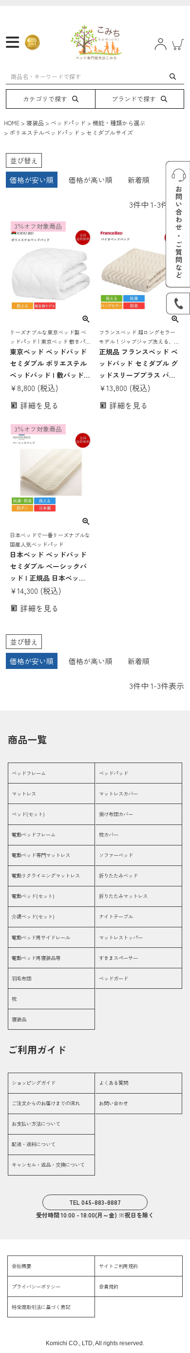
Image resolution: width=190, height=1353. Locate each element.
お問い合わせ (113, 1103)
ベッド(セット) (28, 814)
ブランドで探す (134, 98)
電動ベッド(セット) (33, 896)
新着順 (139, 180)
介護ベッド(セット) (33, 916)
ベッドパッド (68, 122)
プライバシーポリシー (36, 1286)
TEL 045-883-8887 (95, 1202)
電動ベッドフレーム (34, 834)
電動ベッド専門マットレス (41, 855)
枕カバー (108, 834)
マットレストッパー (121, 937)
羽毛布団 (21, 978)
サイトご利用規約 (118, 1266)
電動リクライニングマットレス (46, 875)
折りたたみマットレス (123, 896)
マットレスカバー (118, 793)
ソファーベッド (116, 855)
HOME (11, 122)
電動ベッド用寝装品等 (36, 957)
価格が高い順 (91, 180)
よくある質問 (113, 1082)
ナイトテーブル (116, 916)
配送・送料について (34, 1144)
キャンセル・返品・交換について (48, 1164)
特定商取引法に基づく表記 (41, 1307)
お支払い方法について (36, 1123)
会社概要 (21, 1266)
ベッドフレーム (29, 773)
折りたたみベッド (118, 875)
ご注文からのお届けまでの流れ (46, 1103)
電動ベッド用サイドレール (41, 937)
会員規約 (108, 1286)
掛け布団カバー (116, 814)
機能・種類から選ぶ (119, 122)
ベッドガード (113, 978)
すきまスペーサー (118, 957)
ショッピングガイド (34, 1082)
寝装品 (35, 122)
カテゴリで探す (45, 98)
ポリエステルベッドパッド (44, 132)
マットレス (24, 793)
